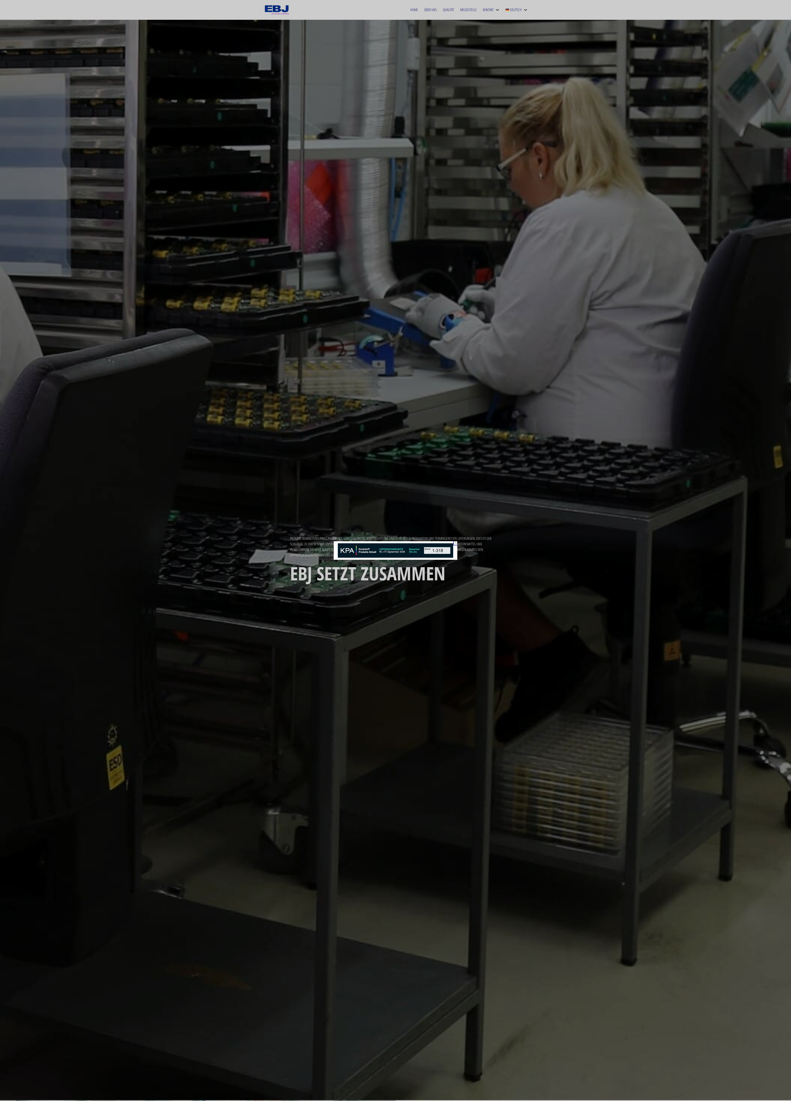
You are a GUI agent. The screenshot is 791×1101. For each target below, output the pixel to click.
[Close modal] (455, 542)
